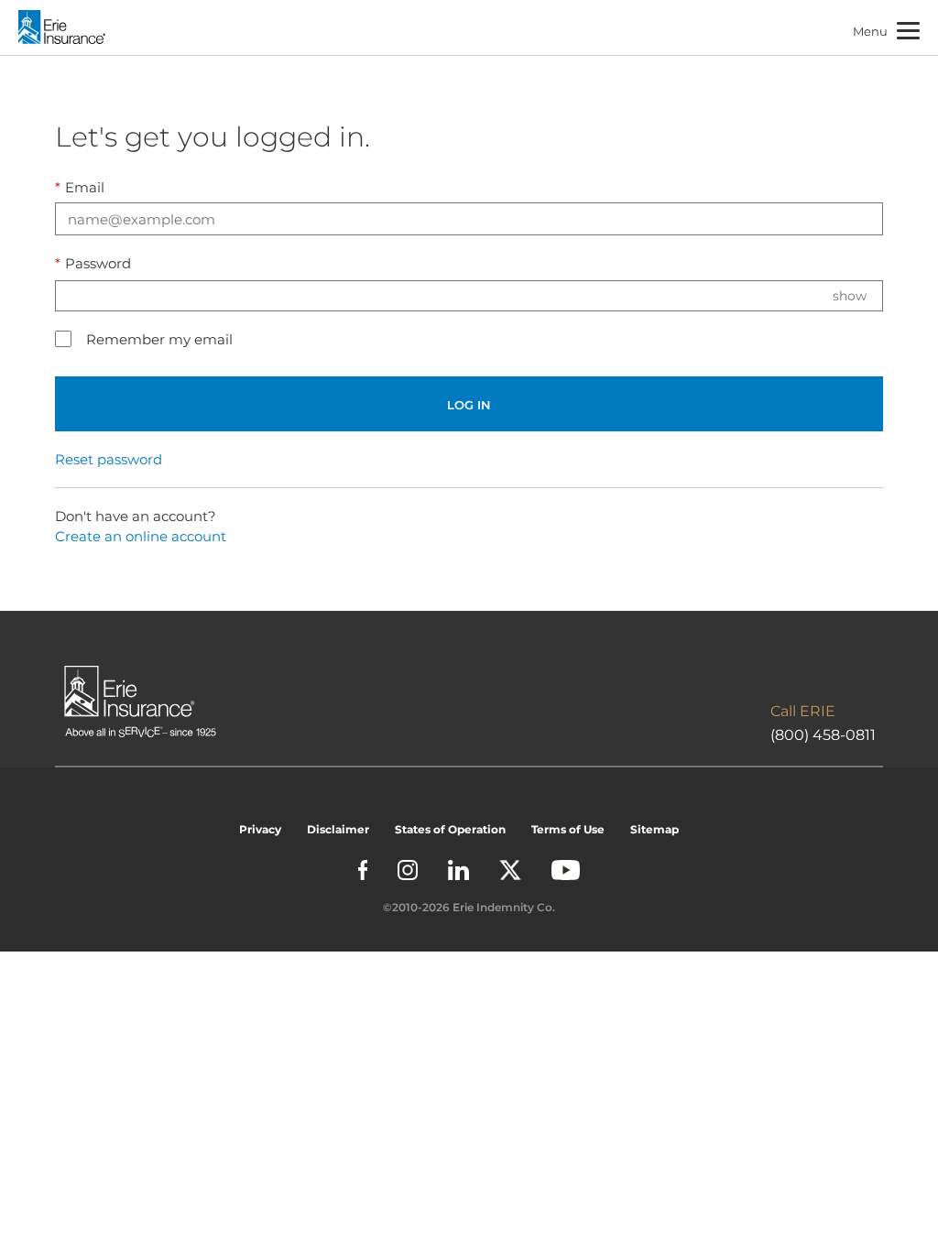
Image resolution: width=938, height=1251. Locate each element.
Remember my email (159, 339)
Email (79, 187)
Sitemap (654, 829)
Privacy (260, 829)
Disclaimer (338, 829)
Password (93, 263)
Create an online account (140, 536)
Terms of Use (568, 829)
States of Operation (450, 829)
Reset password (108, 459)
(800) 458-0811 (823, 735)
